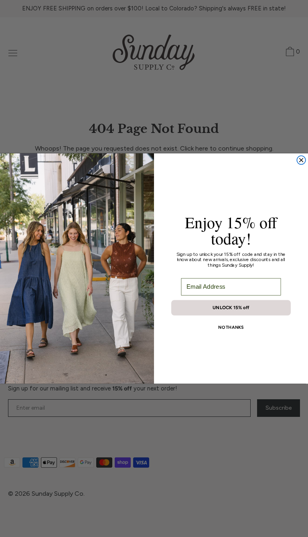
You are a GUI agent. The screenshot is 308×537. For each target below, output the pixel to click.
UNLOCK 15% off (231, 307)
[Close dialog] (301, 160)
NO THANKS (231, 327)
